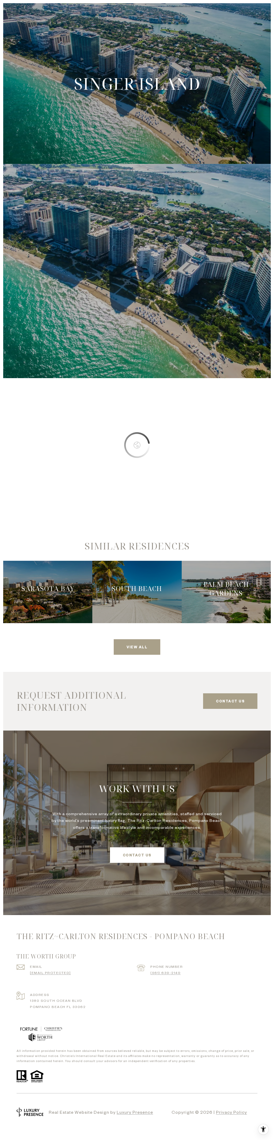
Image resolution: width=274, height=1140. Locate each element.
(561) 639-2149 (165, 972)
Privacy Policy (231, 1112)
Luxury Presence (135, 1112)
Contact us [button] (230, 701)
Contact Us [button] (137, 855)
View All (137, 647)
